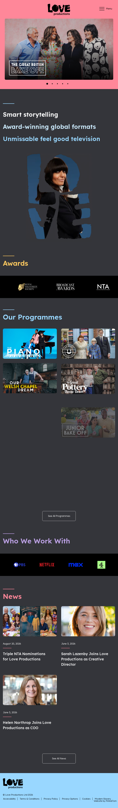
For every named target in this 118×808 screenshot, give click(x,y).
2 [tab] (52, 84)
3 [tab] (57, 83)
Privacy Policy (51, 798)
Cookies (86, 798)
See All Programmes (59, 516)
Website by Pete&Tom (105, 801)
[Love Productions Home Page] (59, 14)
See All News (59, 758)
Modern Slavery (103, 798)
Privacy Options (70, 798)
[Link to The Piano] (30, 65)
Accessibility (9, 798)
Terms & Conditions (29, 798)
